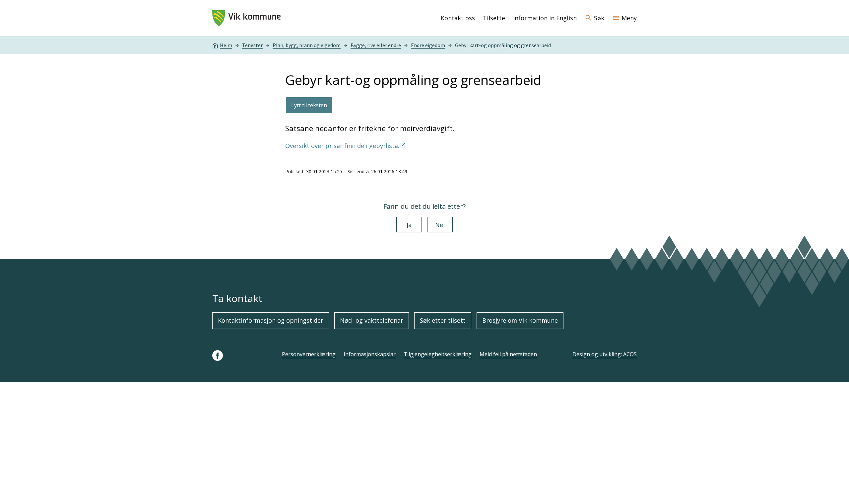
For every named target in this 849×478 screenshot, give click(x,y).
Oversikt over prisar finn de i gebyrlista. (342, 146)
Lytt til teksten (309, 105)
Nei (440, 225)
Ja (409, 225)
